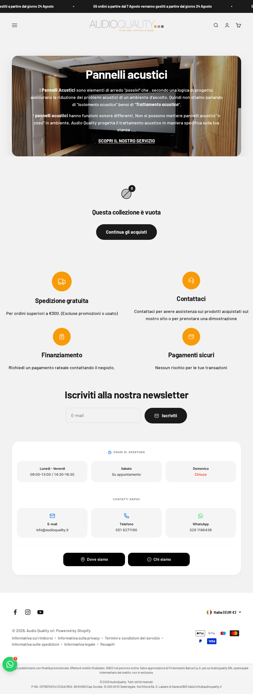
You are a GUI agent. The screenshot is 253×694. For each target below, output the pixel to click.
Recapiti (107, 644)
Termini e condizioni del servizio (132, 638)
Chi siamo (162, 559)
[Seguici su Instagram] (27, 612)
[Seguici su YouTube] (40, 612)
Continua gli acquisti (126, 232)
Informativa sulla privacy (79, 638)
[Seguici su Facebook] (15, 612)
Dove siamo (97, 559)
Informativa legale (79, 644)
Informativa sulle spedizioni (35, 644)
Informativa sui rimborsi (32, 638)
